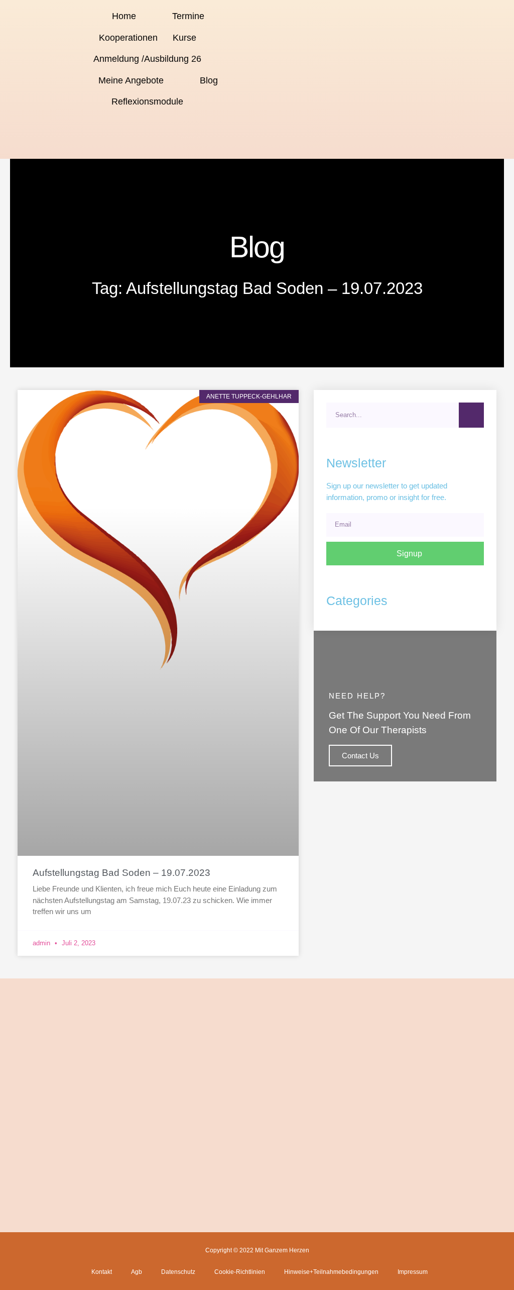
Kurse (184, 38)
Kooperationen (128, 38)
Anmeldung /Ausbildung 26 (147, 59)
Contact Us (360, 755)
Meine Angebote (131, 80)
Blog (209, 80)
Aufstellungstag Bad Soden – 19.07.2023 (121, 872)
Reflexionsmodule (147, 101)
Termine (188, 16)
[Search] (471, 415)
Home (124, 16)
